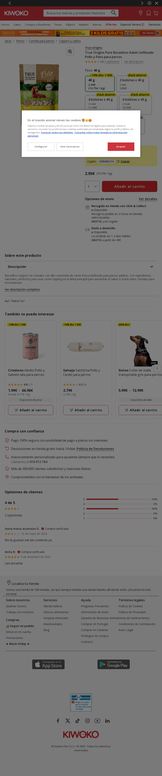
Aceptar (121, 146)
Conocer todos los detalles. (57, 132)
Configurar (41, 146)
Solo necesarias (70, 146)
